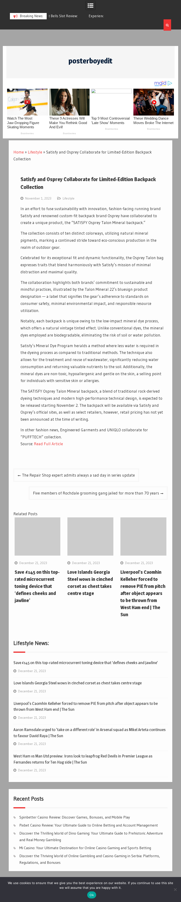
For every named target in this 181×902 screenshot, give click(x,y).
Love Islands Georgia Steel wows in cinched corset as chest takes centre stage (77, 683)
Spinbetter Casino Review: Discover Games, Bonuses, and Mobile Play (74, 817)
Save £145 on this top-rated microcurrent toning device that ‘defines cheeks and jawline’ (37, 586)
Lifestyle (35, 152)
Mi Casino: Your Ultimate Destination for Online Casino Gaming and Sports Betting (85, 847)
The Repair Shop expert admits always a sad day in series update (78, 475)
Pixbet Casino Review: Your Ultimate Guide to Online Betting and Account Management (88, 825)
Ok (92, 895)
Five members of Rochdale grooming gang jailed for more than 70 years (96, 492)
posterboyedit (90, 60)
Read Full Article (48, 443)
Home (18, 152)
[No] (175, 889)
